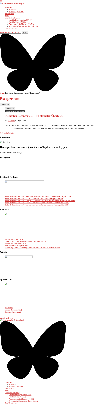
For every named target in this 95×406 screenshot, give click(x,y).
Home (2, 93)
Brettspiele (8, 7)
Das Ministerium (11, 28)
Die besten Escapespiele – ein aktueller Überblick (34, 115)
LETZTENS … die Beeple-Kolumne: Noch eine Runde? (26, 241)
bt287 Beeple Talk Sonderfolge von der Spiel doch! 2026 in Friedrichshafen (32, 248)
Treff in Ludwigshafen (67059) (20, 20)
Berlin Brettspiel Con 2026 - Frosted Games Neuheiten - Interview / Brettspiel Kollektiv (37, 203)
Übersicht (12, 10)
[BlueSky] (33, 91)
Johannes (11, 121)
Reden (7, 16)
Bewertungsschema (16, 12)
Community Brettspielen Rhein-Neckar (23, 26)
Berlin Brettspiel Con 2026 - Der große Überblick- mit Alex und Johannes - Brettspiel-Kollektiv (40, 201)
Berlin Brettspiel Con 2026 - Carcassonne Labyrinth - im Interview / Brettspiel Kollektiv (37, 205)
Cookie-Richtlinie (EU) (13, 310)
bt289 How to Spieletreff (14, 239)
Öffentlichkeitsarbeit (12, 18)
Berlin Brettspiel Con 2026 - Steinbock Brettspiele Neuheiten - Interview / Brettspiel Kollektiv (39, 197)
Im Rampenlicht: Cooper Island (16, 245)
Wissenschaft (9, 14)
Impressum (9, 308)
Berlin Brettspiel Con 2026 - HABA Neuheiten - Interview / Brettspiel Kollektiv (34, 199)
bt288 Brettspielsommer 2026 (15, 243)
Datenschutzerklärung (13, 312)
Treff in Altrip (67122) (17, 22)
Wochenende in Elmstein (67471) (21, 24)
